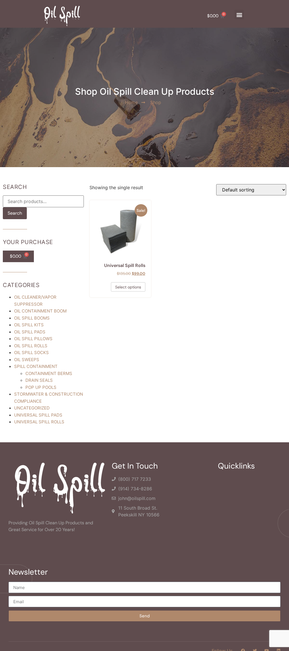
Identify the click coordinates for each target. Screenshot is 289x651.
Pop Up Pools (40, 387)
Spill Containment (36, 366)
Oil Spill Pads (29, 332)
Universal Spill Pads (38, 415)
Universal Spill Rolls (39, 421)
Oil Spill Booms (32, 318)
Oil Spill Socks (31, 352)
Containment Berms (48, 373)
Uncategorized (32, 408)
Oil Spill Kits (29, 324)
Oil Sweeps (26, 359)
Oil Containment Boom (40, 311)
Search (15, 213)
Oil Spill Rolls (30, 345)
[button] (239, 14)
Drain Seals (39, 380)
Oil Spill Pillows (33, 338)
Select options (128, 287)
